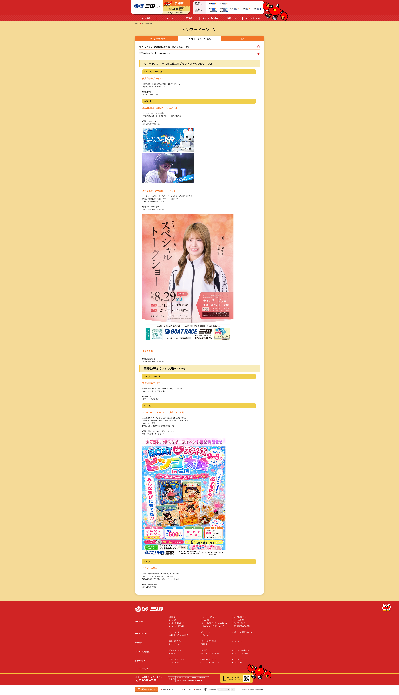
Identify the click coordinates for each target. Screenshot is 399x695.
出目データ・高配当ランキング (244, 632)
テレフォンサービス (240, 659)
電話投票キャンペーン (208, 659)
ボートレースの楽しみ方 (242, 650)
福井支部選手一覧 (175, 641)
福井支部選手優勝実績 (208, 641)
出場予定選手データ (240, 617)
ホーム (137, 23)
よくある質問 (238, 662)
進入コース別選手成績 (176, 626)
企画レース (205, 635)
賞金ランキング (174, 644)
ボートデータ (205, 632)
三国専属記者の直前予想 (242, 626)
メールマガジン (174, 662)
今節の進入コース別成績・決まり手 (213, 626)
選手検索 (204, 644)
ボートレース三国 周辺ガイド (211, 653)
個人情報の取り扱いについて (171, 689)
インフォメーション (253, 18)
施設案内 (204, 650)
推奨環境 (198, 689)
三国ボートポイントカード (178, 659)
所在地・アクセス (175, 650)
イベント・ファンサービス (210, 662)
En (219, 689)
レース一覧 (205, 620)
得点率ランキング (239, 623)
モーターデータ (174, 632)
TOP (386, 607)
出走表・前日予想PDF (176, 623)
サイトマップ (187, 689)
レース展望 (172, 620)
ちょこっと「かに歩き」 (242, 653)
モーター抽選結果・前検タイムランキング (215, 623)
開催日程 (172, 617)
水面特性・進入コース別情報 (178, 635)
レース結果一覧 (239, 620)
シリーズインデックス (208, 617)
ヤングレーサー (239, 641)
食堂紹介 (172, 653)
